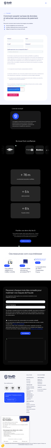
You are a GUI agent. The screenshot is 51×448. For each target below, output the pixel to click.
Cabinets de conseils (42, 385)
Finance (28, 403)
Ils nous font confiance (42, 389)
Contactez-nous (10, 399)
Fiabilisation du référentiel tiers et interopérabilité (30, 395)
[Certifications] (12, 386)
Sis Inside (28, 381)
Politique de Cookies (29, 444)
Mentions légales (37, 443)
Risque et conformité (30, 404)
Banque (28, 412)
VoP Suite (28, 382)
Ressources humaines (30, 409)
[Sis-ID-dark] (8, 2)
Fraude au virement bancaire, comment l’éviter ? (30, 388)
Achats (27, 410)
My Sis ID (28, 379)
